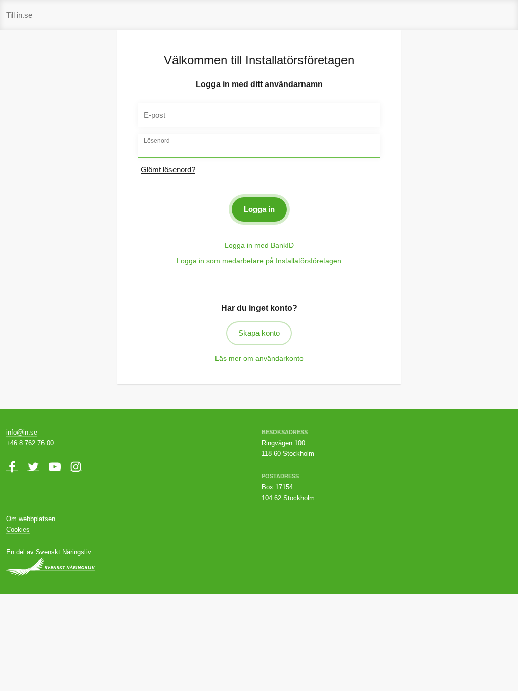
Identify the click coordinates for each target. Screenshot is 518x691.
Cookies (18, 529)
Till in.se (19, 15)
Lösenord (157, 140)
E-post (154, 115)
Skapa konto (259, 333)
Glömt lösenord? (168, 169)
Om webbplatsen (30, 519)
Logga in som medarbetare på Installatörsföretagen (259, 260)
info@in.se (21, 432)
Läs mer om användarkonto (259, 358)
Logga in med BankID (259, 245)
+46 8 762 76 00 (30, 443)
